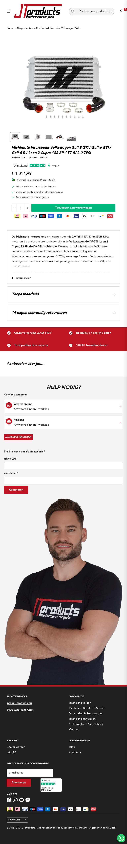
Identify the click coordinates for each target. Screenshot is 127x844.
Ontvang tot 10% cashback (86, 724)
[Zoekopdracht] (73, 11)
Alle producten (25, 28)
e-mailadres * (11, 473)
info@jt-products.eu (19, 703)
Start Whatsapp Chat (20, 709)
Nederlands (14, 819)
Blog (72, 747)
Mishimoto (18, 157)
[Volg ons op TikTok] (27, 799)
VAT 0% (11, 752)
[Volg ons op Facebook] (9, 799)
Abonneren (16, 489)
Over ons (75, 752)
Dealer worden (16, 747)
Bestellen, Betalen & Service (87, 708)
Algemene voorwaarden (102, 828)
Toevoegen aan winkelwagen (73, 207)
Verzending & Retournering (86, 713)
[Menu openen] (8, 11)
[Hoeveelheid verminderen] (14, 208)
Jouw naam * (10, 459)
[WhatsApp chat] (121, 838)
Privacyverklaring (78, 828)
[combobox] (95, 11)
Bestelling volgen (80, 702)
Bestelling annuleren (82, 718)
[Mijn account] (121, 11)
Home (10, 28)
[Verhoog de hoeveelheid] (27, 208)
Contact (74, 729)
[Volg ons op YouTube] (21, 799)
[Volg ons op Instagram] (15, 799)
